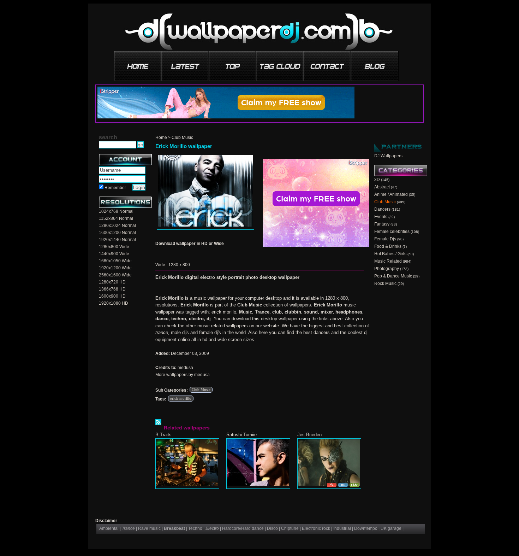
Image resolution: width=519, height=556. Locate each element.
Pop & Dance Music (393, 276)
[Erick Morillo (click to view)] (205, 192)
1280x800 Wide (114, 246)
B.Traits (163, 434)
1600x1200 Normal (117, 232)
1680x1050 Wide (115, 260)
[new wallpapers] (185, 63)
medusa (185, 367)
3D (377, 179)
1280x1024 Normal (117, 225)
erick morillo (180, 398)
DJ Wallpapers (388, 155)
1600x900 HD (112, 296)
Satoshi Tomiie (241, 434)
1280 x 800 (179, 264)
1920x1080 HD (113, 303)
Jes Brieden (309, 434)
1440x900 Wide (114, 253)
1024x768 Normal (116, 211)
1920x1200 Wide (115, 267)
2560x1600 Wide (115, 275)
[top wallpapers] (232, 63)
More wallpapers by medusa (182, 374)
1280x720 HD (112, 282)
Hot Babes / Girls (390, 253)
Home (161, 137)
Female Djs (385, 238)
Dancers (382, 209)
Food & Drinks (387, 246)
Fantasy (381, 224)
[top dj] (374, 63)
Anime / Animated (391, 194)
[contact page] (327, 63)
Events (380, 216)
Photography (386, 268)
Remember (115, 187)
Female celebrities (392, 231)
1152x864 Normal (116, 218)
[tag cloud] (280, 63)
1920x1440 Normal (117, 239)
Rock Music (385, 283)
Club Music (182, 137)
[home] (138, 63)
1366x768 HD (112, 289)
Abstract (382, 187)
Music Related (388, 261)
